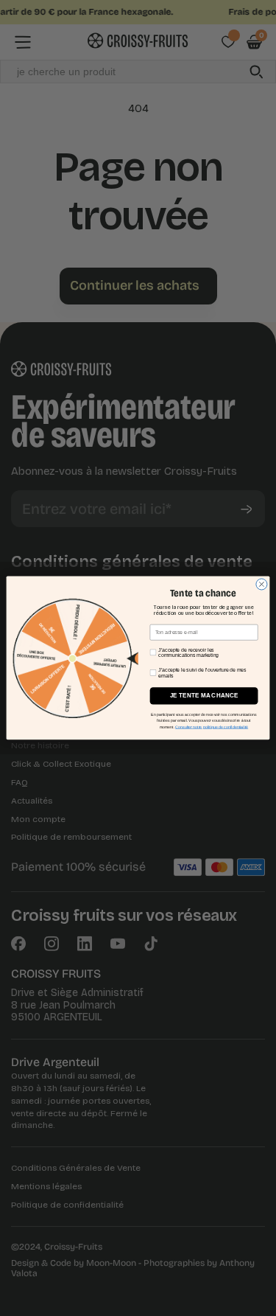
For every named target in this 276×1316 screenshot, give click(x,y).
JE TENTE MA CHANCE (204, 695)
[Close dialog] (261, 584)
